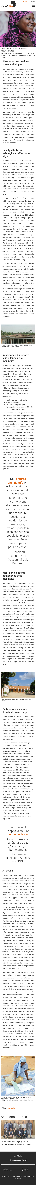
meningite (11, 1108)
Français (32, 1)
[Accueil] (9, 4)
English (25, 1)
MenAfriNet (18, 1156)
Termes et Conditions (25, 1170)
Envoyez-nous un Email (18, 1160)
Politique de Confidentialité (7, 1170)
